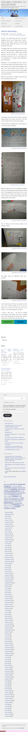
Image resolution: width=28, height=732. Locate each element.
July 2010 (7, 657)
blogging (7, 486)
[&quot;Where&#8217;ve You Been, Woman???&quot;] (19, 356)
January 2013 (8, 598)
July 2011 (7, 634)
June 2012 (7, 612)
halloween (6, 496)
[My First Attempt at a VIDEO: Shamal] (7, 376)
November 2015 (8, 535)
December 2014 (8, 557)
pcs (14, 503)
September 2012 (8, 606)
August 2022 (8, 512)
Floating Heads (8, 432)
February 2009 (8, 690)
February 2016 (8, 534)
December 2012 (8, 600)
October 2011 (8, 628)
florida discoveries (19, 493)
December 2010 (8, 647)
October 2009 (8, 675)
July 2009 (7, 681)
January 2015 (8, 555)
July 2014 (7, 565)
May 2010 (7, 661)
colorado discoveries (18, 488)
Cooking (17, 23)
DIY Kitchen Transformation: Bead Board (14, 437)
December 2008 (8, 694)
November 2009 (8, 673)
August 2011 (8, 632)
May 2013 (7, 590)
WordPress (21, 728)
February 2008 (8, 714)
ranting (15, 504)
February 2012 (8, 620)
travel (17, 506)
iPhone (19, 498)
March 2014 (7, 571)
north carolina (18, 501)
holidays (14, 496)
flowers (5, 494)
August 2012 (8, 608)
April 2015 (7, 549)
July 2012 (7, 610)
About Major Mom (20, 18)
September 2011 (8, 630)
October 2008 (8, 698)
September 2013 (8, 583)
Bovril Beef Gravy (9, 423)
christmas (19, 486)
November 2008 (8, 696)
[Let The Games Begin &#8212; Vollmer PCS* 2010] (7, 357)
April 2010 (7, 663)
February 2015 (8, 553)
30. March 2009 (4, 33)
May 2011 (7, 637)
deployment (22, 35)
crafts (19, 490)
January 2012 (8, 622)
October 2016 (8, 524)
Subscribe (7, 415)
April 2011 (7, 639)
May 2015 (7, 547)
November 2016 (8, 522)
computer (6, 490)
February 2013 (8, 596)
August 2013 (8, 584)
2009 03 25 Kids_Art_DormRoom (18, 113)
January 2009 (8, 692)
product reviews (8, 505)
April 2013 (7, 592)
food (8, 494)
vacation (7, 508)
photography (18, 503)
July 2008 (7, 704)
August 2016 (8, 528)
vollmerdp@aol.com (9, 464)
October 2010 (8, 651)
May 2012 (7, 614)
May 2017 (7, 518)
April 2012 (7, 616)
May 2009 (7, 684)
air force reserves (15, 35)
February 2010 (8, 667)
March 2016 (7, 532)
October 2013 (8, 581)
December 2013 (8, 577)
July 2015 (7, 543)
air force (7, 484)
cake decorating (14, 486)
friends (12, 495)
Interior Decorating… (9, 31)
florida (10, 493)
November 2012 (8, 602)
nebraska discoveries (9, 501)
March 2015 (7, 551)
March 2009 (7, 688)
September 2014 (8, 561)
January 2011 (8, 645)
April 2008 (7, 710)
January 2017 (8, 520)
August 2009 (8, 679)
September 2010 (8, 653)
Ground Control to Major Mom (13, 3)
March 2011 (7, 641)
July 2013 (7, 586)
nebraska (20, 500)
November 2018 (8, 514)
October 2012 (8, 604)
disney (21, 491)
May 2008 (7, 708)
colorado (7, 488)
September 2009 (8, 677)
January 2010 (8, 669)
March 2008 (7, 712)
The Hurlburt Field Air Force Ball (12, 449)
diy (23, 491)
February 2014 (8, 573)
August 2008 (8, 702)
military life (7, 500)
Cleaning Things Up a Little (18, 462)
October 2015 (8, 537)
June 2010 (7, 659)
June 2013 (7, 588)
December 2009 (8, 671)
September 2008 (8, 700)
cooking (13, 489)
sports (12, 507)
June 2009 (7, 683)
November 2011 (8, 626)
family (6, 493)
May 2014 (7, 567)
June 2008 (7, 706)
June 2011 (7, 635)
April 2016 (7, 530)
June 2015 (7, 545)
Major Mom (7, 462)
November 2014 (8, 559)
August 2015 (8, 541)
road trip (21, 505)
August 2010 (8, 655)
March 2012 (7, 618)
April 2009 (7, 686)
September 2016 (8, 526)
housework (14, 498)
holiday (9, 496)
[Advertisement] (14, 328)
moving (14, 500)
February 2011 (8, 643)
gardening (18, 494)
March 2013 (7, 594)
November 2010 (8, 649)
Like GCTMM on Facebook (10, 476)
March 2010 (7, 665)
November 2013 (8, 579)
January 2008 (8, 716)
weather (13, 508)
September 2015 (8, 539)
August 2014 (8, 563)
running (6, 507)
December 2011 (8, 624)
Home (2, 18)
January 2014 (8, 575)
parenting (8, 503)
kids (22, 498)
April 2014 (7, 569)
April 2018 (7, 516)
